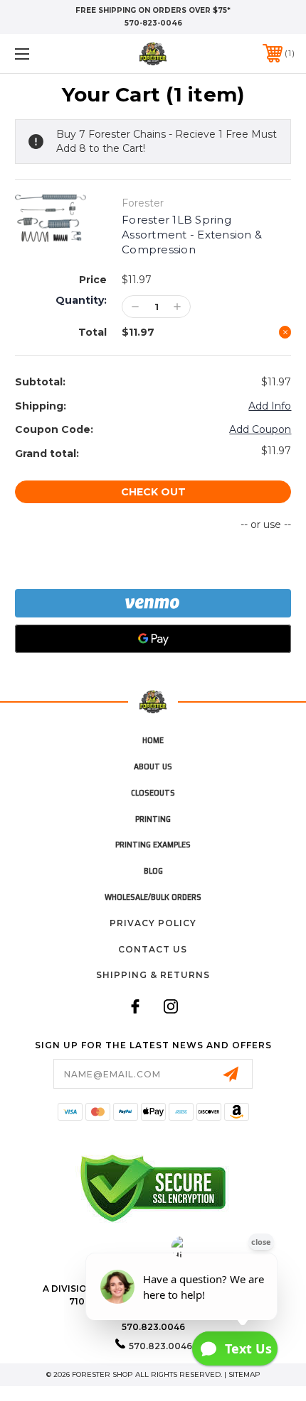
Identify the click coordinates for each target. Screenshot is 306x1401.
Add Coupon (260, 429)
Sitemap (244, 1374)
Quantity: (81, 300)
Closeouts (153, 792)
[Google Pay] (153, 639)
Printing (153, 818)
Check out (153, 491)
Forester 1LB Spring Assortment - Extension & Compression (192, 234)
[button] (42, 53)
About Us (153, 766)
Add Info (269, 406)
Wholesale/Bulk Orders (153, 896)
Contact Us (152, 949)
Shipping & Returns (153, 974)
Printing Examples (153, 844)
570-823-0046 (153, 23)
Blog (153, 870)
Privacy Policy (153, 923)
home (153, 740)
